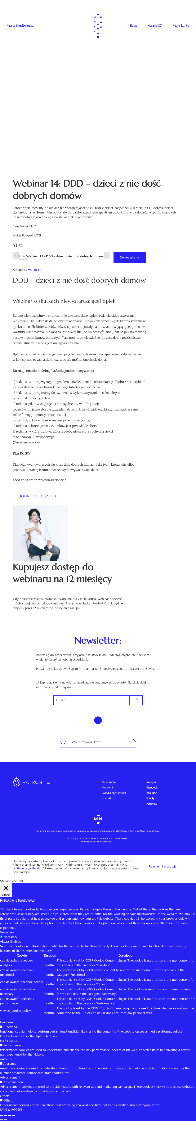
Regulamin (108, 787)
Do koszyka (128, 257)
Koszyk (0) (155, 25)
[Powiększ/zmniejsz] (13, 1115)
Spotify (150, 798)
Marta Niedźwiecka (20, 25)
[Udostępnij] (5, 1115)
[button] (37, 496)
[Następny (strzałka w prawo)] (5, 1119)
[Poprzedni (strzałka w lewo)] (1, 1119)
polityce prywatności (148, 830)
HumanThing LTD (106, 841)
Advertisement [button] (10, 1077)
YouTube (151, 793)
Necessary (10, 937)
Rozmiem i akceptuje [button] (162, 866)
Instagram (152, 782)
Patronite (151, 803)
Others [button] (4, 1096)
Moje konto (181, 25)
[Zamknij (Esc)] (1, 1115)
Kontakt (106, 798)
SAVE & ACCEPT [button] (11, 1109)
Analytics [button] (6, 1059)
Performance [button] (9, 1041)
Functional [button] (7, 1022)
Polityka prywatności (114, 793)
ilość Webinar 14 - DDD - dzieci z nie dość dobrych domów (61, 256)
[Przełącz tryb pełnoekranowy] (9, 1115)
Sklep (133, 25)
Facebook (152, 787)
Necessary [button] (7, 932)
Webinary (34, 269)
